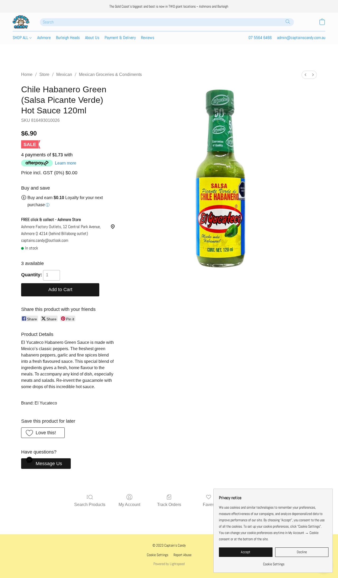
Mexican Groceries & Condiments (110, 74)
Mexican (64, 74)
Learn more (65, 163)
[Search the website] (288, 21)
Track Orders (169, 504)
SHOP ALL (21, 37)
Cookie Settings (157, 554)
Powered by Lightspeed (169, 563)
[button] (21, 21)
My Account (129, 504)
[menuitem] (305, 75)
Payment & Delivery (120, 37)
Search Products (89, 504)
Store (44, 74)
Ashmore (44, 37)
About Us (92, 37)
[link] (273, 562)
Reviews (147, 37)
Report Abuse (182, 554)
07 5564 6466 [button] (260, 37)
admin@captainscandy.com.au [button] (301, 37)
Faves (208, 504)
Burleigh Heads (68, 37)
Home (26, 74)
